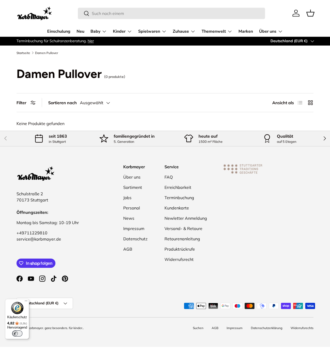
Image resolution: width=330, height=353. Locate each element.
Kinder (119, 31)
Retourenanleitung (182, 238)
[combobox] (171, 13)
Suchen (198, 328)
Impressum (133, 228)
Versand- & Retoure (183, 228)
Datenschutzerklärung (266, 328)
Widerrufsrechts (302, 328)
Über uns (267, 31)
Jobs (127, 197)
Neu (80, 31)
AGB (127, 249)
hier (91, 41)
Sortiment (132, 187)
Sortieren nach (62, 102)
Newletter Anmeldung (185, 218)
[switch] (17, 333)
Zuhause (181, 31)
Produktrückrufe (179, 249)
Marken (245, 31)
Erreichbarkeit (177, 187)
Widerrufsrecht (179, 259)
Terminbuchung (179, 197)
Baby (95, 31)
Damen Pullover (46, 53)
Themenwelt (214, 31)
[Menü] (26, 302)
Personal (131, 207)
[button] (310, 13)
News (128, 218)
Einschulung (58, 31)
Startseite (23, 53)
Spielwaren (149, 31)
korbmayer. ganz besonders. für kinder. (55, 328)
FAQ (168, 177)
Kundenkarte (176, 207)
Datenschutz (135, 238)
